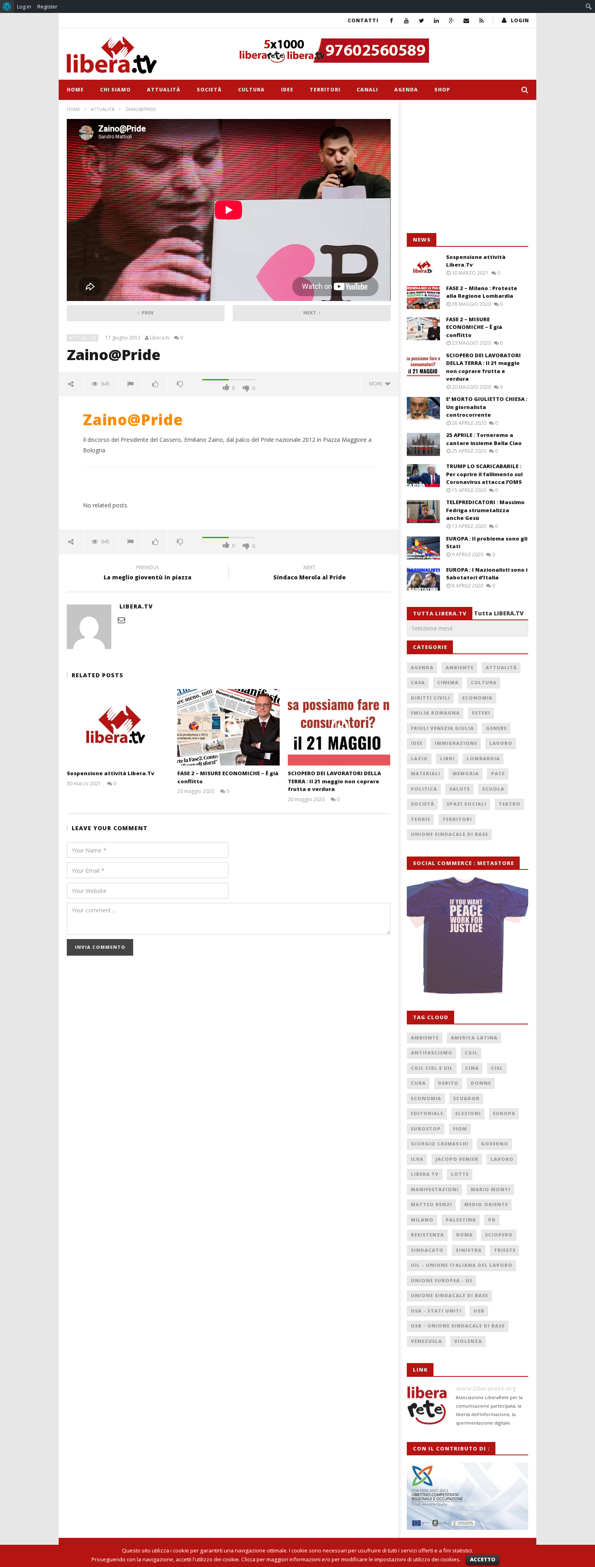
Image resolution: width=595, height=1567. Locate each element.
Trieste (505, 1250)
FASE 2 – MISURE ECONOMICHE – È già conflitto (474, 327)
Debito (448, 1083)
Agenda (406, 89)
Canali (367, 89)
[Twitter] (421, 20)
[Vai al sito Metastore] (467, 935)
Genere (496, 728)
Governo (494, 1144)
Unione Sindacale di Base (449, 834)
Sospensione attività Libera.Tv (110, 773)
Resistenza (427, 1235)
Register (47, 6)
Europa (504, 1113)
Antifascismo (432, 1053)
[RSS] (481, 20)
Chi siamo (115, 89)
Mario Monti (490, 1189)
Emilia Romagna (435, 713)
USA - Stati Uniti (436, 1311)
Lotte (460, 1174)
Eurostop (426, 1129)
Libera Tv (425, 1174)
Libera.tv (160, 338)
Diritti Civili (430, 698)
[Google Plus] (451, 20)
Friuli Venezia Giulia (442, 728)
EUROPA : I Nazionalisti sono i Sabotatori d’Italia (486, 573)
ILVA (417, 1159)
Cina (472, 1068)
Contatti (363, 20)
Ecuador (466, 1098)
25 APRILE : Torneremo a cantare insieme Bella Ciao (484, 439)
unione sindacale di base (449, 1295)
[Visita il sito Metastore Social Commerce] (381, 50)
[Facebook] (391, 20)
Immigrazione (456, 743)
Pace (498, 773)
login (520, 20)
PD (492, 1220)
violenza (468, 1341)
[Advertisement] (467, 166)
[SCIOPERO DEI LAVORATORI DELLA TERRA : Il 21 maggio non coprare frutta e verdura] (339, 727)
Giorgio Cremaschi (440, 1144)
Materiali (425, 773)
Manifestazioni (435, 1189)
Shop (442, 89)
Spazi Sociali (466, 804)
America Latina (474, 1038)
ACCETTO (482, 1559)
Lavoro (500, 743)
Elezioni (468, 1113)
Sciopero (499, 1235)
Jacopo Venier (457, 1159)
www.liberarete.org (486, 1388)
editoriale (427, 1113)
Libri (447, 758)
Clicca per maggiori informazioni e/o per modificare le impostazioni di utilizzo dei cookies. (351, 1559)
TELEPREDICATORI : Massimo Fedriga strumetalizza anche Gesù (485, 510)
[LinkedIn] (436, 20)
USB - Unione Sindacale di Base (458, 1326)
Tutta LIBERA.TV (499, 613)
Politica (424, 789)
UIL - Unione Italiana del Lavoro (461, 1265)
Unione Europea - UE (441, 1280)
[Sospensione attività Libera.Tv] (118, 727)
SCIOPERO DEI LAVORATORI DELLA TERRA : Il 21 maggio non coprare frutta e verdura (334, 781)
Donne (481, 1083)
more (377, 383)
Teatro (510, 804)
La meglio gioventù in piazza (147, 573)
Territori (325, 89)
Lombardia (483, 758)
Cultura (251, 89)
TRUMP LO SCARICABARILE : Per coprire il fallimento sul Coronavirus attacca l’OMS (484, 474)
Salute (459, 789)
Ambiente (460, 667)
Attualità (164, 89)
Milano (422, 1220)
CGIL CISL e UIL (432, 1068)
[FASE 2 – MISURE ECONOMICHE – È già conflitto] (228, 727)
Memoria (466, 773)
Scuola (493, 789)
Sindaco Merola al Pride (309, 573)
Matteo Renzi (431, 1204)
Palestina (461, 1220)
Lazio (419, 758)
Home (75, 89)
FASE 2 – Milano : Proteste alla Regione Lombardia (481, 292)
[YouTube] (406, 20)
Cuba (418, 1083)
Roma (464, 1235)
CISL (497, 1068)
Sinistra (469, 1250)
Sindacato (427, 1250)
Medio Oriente (486, 1204)
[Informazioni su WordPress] (7, 6)
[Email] (466, 20)
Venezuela (426, 1341)
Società (209, 89)
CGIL (471, 1053)
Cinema (448, 682)
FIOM (460, 1129)
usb (479, 1311)
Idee (287, 89)
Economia (477, 698)
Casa (418, 682)
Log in (24, 6)
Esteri (481, 713)
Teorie (420, 819)
